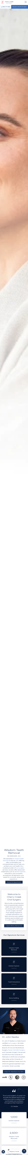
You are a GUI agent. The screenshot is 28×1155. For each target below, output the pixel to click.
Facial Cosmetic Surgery (16, 1050)
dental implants (20, 871)
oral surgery (20, 868)
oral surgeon (12, 1043)
